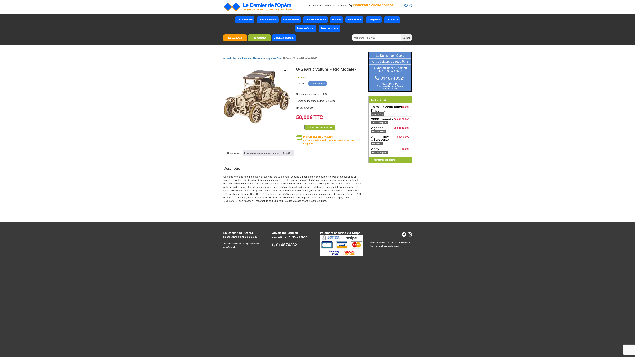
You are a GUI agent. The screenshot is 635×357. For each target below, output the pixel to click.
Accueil (227, 58)
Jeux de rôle (354, 19)
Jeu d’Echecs (245, 19)
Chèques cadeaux (284, 37)
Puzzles (336, 19)
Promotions (259, 37)
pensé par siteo (230, 247)
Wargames (374, 19)
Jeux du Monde (329, 28)
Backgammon (291, 19)
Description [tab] (233, 153)
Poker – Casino (305, 28)
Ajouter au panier (320, 127)
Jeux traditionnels (315, 19)
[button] (285, 72)
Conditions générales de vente (384, 246)
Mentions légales (377, 242)
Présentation (315, 5)
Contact (342, 5)
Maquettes (258, 58)
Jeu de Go (392, 19)
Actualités (330, 5)
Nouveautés (235, 37)
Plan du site (404, 242)
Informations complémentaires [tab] (261, 153)
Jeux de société (268, 19)
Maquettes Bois (273, 58)
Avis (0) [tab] (287, 153)
